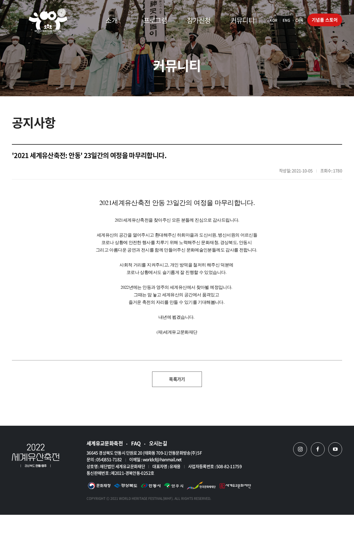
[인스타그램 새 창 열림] (300, 449)
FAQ (136, 443)
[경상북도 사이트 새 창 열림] (125, 487)
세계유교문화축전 (105, 443)
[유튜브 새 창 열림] (335, 449)
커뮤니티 (242, 20)
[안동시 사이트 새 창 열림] (150, 487)
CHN (299, 20)
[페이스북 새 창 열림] (318, 449)
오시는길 (158, 443)
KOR (273, 20)
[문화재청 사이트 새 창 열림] (99, 487)
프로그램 (155, 20)
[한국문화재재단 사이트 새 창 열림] (201, 487)
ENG (286, 20)
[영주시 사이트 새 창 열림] (173, 487)
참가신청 (198, 20)
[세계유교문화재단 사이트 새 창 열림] (235, 487)
